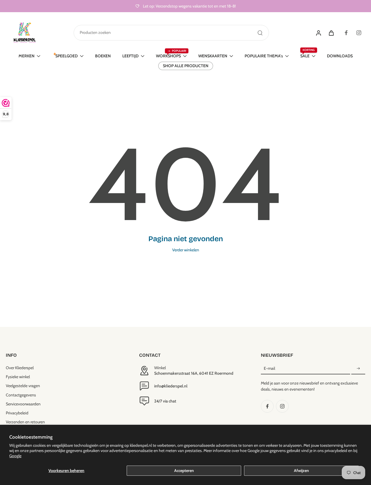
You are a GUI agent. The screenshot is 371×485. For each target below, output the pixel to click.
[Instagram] (358, 32)
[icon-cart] (331, 33)
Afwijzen (301, 470)
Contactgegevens (21, 395)
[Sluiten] (250, 224)
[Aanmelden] (358, 368)
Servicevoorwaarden (23, 404)
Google (15, 455)
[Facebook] (346, 32)
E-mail (269, 368)
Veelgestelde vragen (23, 385)
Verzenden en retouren (25, 421)
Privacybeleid (17, 413)
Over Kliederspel (20, 367)
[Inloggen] (318, 33)
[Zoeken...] (260, 33)
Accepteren (184, 470)
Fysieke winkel (18, 376)
